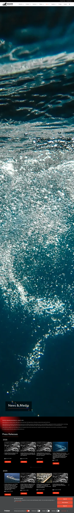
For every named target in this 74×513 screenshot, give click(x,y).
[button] (3, 453)
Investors (53, 4)
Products (27, 4)
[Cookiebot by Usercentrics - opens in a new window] (7, 511)
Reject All (65, 505)
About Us (20, 4)
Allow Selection (65, 502)
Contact (65, 4)
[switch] (38, 511)
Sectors (40, 4)
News (47, 4)
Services (34, 4)
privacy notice (18, 501)
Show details (63, 510)
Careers (60, 4)
